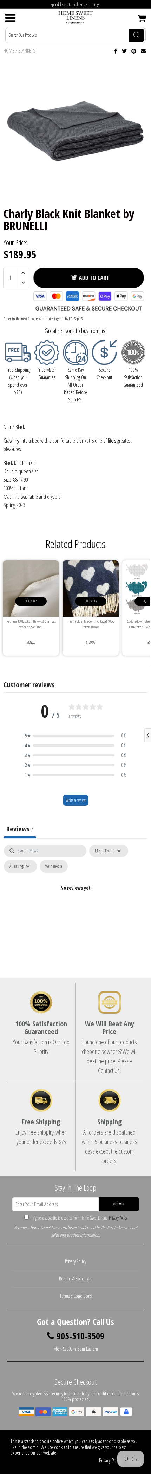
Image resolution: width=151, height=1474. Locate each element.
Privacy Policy (117, 1218)
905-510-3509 (80, 1336)
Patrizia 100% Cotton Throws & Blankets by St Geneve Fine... (31, 624)
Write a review (76, 800)
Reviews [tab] (19, 829)
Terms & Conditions (76, 1295)
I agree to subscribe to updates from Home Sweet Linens (79, 1218)
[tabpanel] (75, 904)
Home (9, 50)
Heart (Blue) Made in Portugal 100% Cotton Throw (90, 624)
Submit (119, 1204)
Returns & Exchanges (75, 1278)
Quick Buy (31, 600)
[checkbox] (54, 866)
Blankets (26, 50)
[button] (75, 735)
